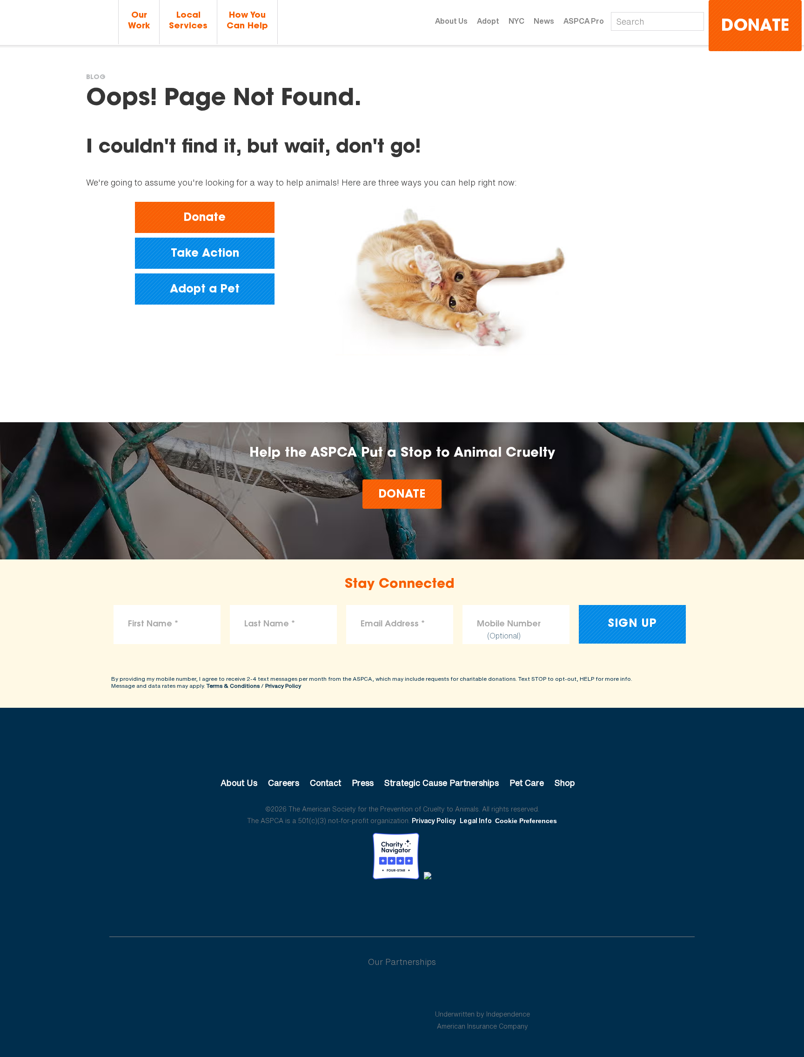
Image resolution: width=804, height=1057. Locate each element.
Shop (565, 783)
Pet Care (526, 783)
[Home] (58, 22)
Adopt (488, 21)
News (544, 21)
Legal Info (476, 820)
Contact (325, 783)
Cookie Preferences (526, 820)
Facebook (353, 905)
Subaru (322, 992)
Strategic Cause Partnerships (441, 783)
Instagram (426, 905)
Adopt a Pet (205, 289)
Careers (283, 783)
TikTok (450, 905)
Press (363, 783)
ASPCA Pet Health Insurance (482, 992)
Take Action (205, 253)
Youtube (402, 905)
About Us (451, 21)
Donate (755, 27)
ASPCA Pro (583, 21)
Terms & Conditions (233, 686)
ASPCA (402, 751)
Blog (96, 77)
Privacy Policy (283, 686)
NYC (516, 21)
